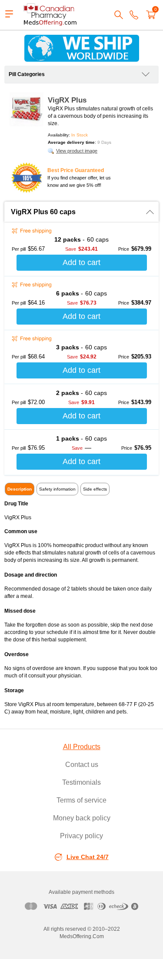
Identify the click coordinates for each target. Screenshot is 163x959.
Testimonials (81, 782)
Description (19, 489)
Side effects (95, 489)
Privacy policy (81, 836)
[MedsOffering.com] (50, 15)
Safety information (57, 489)
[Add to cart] (82, 263)
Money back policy (81, 818)
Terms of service (81, 800)
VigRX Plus (67, 100)
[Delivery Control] (81, 48)
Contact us (81, 764)
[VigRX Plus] (26, 109)
